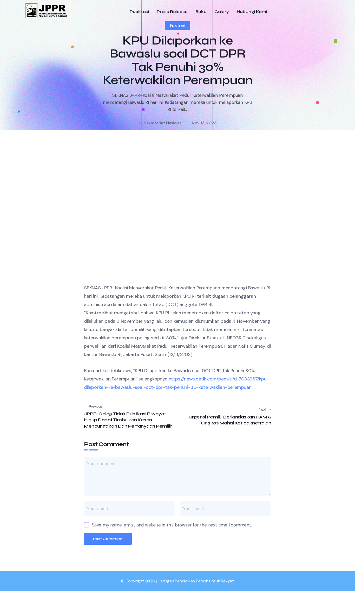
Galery (221, 12)
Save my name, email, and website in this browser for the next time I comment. (172, 525)
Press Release (172, 12)
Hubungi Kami (252, 12)
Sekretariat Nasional (163, 123)
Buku (201, 12)
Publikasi (139, 12)
